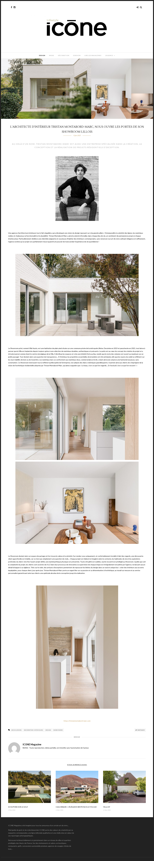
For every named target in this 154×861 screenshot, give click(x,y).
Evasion (76, 55)
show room (58, 730)
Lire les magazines (92, 55)
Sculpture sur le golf (18, 807)
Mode (51, 55)
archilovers (16, 730)
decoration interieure (33, 730)
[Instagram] (14, 7)
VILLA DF (106, 807)
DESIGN (48, 730)
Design (42, 55)
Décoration (63, 55)
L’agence (109, 55)
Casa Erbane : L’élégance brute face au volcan (76, 807)
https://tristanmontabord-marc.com (77, 721)
